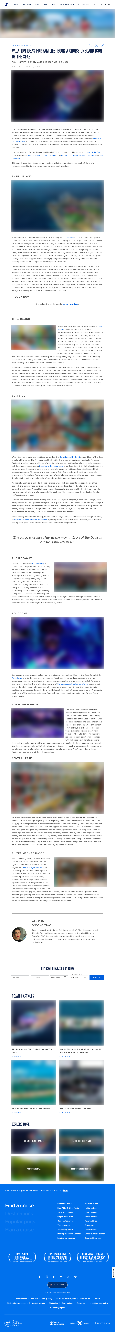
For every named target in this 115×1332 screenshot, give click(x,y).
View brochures (91, 1229)
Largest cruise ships (65, 1217)
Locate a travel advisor (66, 1238)
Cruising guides (91, 1212)
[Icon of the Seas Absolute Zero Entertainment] (37, 723)
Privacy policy (47, 1299)
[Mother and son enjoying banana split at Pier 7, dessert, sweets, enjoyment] (57, 426)
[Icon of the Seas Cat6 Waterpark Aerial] (57, 206)
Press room (81, 1303)
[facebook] (39, 1277)
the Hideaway (38, 563)
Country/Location (76, 974)
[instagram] (47, 1277)
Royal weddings (91, 1221)
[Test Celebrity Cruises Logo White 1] (79, 1323)
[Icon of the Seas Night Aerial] (57, 96)
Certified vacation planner (95, 1234)
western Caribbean (87, 155)
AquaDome (17, 678)
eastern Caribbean (69, 155)
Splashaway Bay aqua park (51, 466)
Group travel (89, 1225)
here (65, 1190)
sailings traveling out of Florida (41, 155)
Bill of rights (53, 1303)
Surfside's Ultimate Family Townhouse (30, 519)
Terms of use (85, 1299)
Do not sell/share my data (66, 1299)
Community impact (57, 1308)
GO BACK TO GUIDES (22, 45)
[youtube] (61, 1277)
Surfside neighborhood (70, 457)
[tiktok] (54, 1277)
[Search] (95, 4)
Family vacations (91, 1217)
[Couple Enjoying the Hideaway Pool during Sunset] (80, 577)
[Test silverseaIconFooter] (102, 1323)
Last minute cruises (65, 1204)
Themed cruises (64, 1225)
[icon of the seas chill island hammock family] (33, 337)
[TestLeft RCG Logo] (13, 1323)
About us (34, 1299)
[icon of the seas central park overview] (57, 788)
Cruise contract (21, 1299)
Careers (97, 1299)
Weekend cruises (91, 1204)
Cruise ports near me (66, 1221)
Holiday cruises (90, 1208)
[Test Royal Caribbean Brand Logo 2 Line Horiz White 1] (57, 1323)
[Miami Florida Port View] (33, 1082)
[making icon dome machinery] (81, 1082)
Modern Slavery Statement (17, 1303)
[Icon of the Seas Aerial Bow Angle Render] (33, 1023)
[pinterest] (75, 1277)
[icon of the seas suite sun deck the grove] (80, 872)
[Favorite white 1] (101, 4)
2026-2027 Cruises (65, 1212)
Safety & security (38, 1303)
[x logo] (68, 1277)
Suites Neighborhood (32, 867)
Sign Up (97, 977)
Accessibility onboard (66, 1229)
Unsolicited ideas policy (99, 1303)
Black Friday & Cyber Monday (69, 1208)
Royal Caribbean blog (93, 1238)
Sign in (107, 4)
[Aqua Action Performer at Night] (57, 643)
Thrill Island (69, 237)
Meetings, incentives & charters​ (69, 1234)
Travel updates (67, 1303)
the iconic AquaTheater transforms (72, 684)
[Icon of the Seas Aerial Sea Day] (81, 1023)
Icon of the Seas (94, 152)
